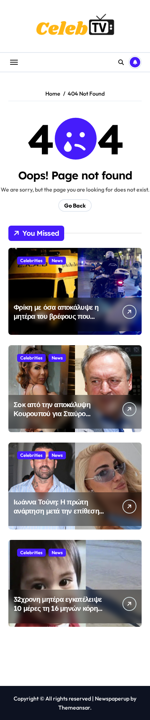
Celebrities (31, 260)
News (57, 260)
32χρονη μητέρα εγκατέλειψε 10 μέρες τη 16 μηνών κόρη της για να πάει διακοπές (58, 608)
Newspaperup (112, 698)
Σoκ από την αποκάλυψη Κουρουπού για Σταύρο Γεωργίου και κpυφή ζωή (52, 413)
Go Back (75, 205)
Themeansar (74, 707)
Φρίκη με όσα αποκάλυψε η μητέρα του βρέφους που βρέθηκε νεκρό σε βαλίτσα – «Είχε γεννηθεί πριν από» (57, 321)
